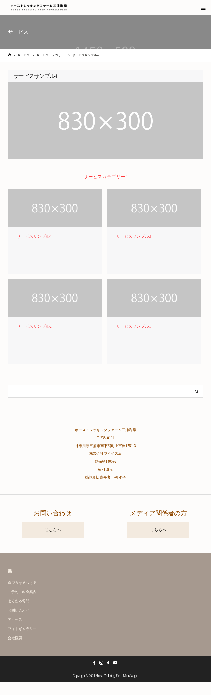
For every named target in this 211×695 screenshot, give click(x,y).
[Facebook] (94, 662)
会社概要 (15, 638)
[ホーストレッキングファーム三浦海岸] (39, 8)
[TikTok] (108, 662)
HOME (10, 570)
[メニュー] (203, 7)
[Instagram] (101, 662)
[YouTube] (115, 662)
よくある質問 (18, 601)
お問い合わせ (18, 610)
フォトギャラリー (22, 629)
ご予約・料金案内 (22, 592)
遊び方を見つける (22, 583)
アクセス (15, 620)
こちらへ (53, 530)
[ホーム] (9, 55)
